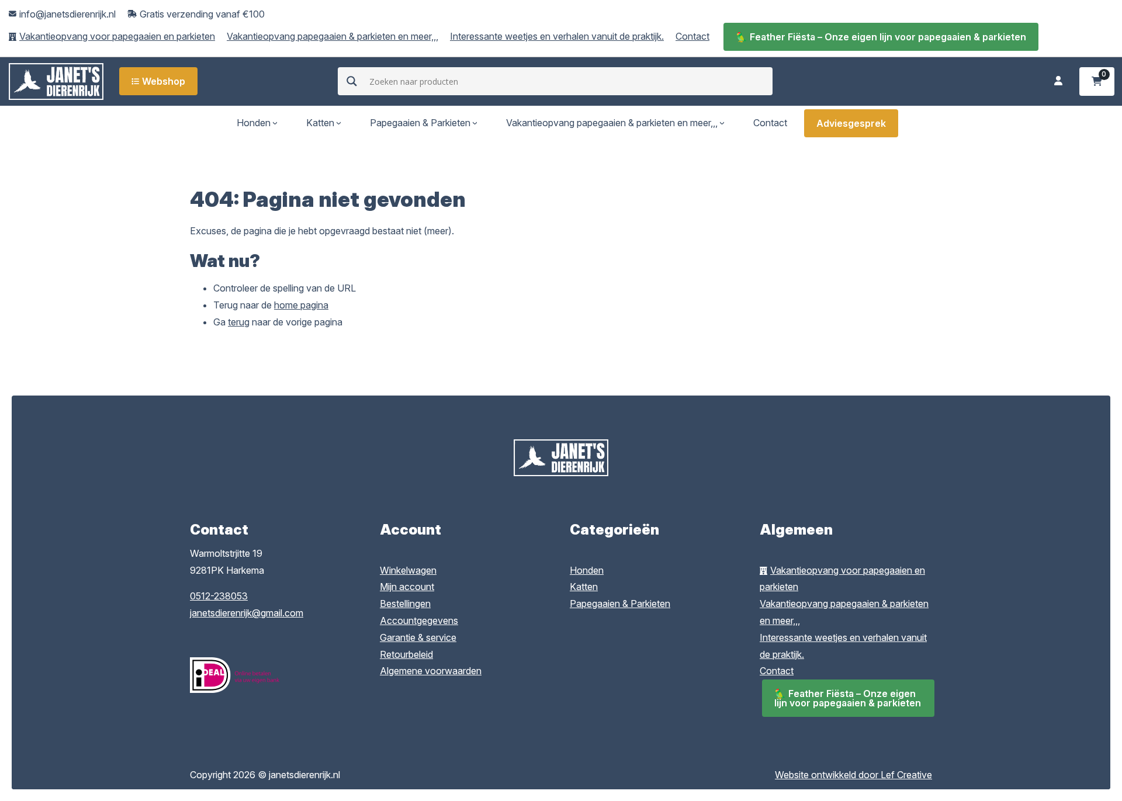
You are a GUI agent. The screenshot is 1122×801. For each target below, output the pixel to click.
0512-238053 (219, 596)
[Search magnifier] (352, 81)
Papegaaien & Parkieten (420, 123)
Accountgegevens (419, 620)
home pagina (301, 305)
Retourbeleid (406, 654)
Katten (320, 123)
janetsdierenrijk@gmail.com (246, 613)
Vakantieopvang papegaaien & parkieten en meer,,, (332, 36)
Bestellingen (405, 603)
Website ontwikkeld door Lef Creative (853, 775)
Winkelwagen (408, 570)
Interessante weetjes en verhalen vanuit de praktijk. (557, 36)
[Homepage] (56, 80)
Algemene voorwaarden (431, 671)
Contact (692, 36)
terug (239, 322)
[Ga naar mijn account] (1058, 81)
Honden (254, 123)
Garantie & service (418, 637)
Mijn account (407, 586)
